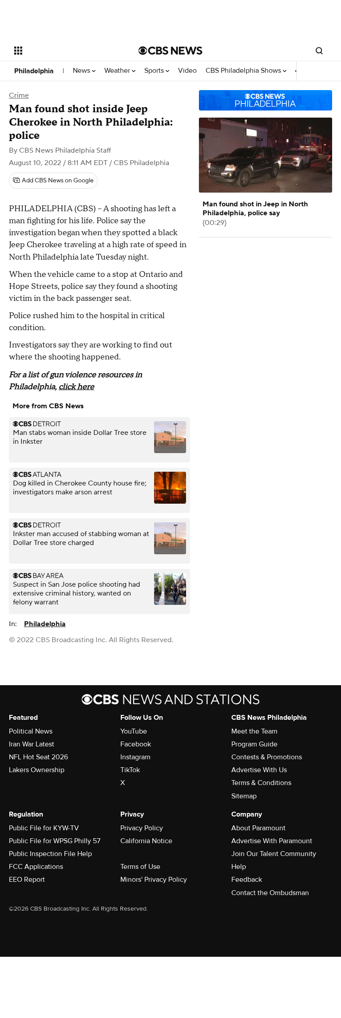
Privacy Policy (141, 828)
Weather (118, 71)
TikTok (130, 769)
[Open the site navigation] (66, 51)
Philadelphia (34, 71)
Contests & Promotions (266, 757)
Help (238, 866)
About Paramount (258, 828)
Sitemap (244, 796)
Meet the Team (254, 731)
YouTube (133, 731)
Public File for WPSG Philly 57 (54, 840)
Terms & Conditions (261, 782)
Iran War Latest (31, 744)
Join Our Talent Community (273, 853)
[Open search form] (319, 50)
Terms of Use (140, 866)
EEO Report (27, 879)
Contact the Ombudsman (270, 892)
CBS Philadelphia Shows (244, 71)
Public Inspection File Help (50, 853)
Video (187, 71)
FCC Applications (36, 866)
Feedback (246, 879)
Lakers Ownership (36, 769)
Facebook (135, 744)
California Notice (146, 840)
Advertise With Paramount (271, 840)
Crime (19, 95)
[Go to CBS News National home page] (170, 50)
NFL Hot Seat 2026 (38, 757)
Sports (155, 71)
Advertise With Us (259, 769)
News (82, 71)
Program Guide (254, 744)
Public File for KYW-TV (44, 828)
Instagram (135, 757)
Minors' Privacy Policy (153, 879)
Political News (30, 731)
